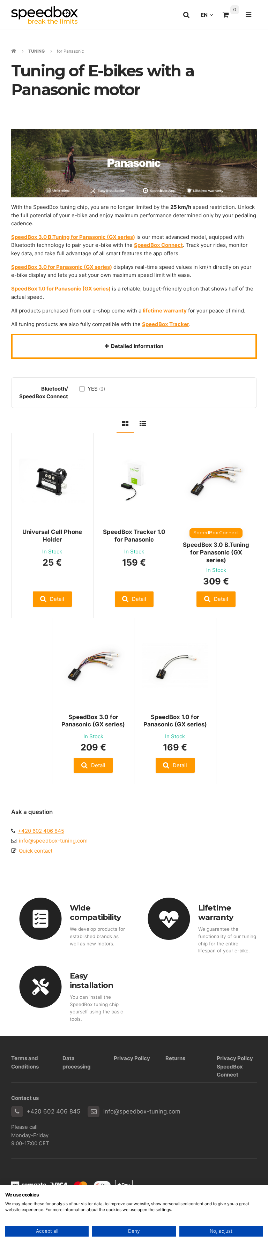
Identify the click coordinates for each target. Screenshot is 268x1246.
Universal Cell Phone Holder (52, 535)
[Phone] (17, 1112)
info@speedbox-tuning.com (53, 840)
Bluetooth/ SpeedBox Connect (43, 392)
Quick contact (35, 850)
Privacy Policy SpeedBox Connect (235, 1066)
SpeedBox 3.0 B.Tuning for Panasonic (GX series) (216, 552)
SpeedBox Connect (158, 245)
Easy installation (91, 980)
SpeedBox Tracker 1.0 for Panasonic (134, 535)
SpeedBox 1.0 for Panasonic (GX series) (175, 720)
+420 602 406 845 (41, 831)
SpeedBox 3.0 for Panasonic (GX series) (93, 720)
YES (96, 388)
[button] (52, 598)
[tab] (125, 422)
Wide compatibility (95, 912)
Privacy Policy (132, 1058)
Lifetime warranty (215, 912)
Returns (175, 1058)
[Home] (44, 15)
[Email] (93, 1112)
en (209, 17)
